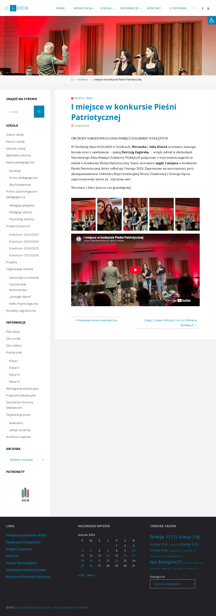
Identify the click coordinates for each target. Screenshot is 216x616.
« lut (81, 575)
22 (116, 560)
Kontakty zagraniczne (21, 311)
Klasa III (14, 375)
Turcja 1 (187, 563)
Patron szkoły (15, 141)
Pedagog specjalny (21, 205)
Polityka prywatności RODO (26, 535)
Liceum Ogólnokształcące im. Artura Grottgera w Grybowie (51, 607)
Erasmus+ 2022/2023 (24, 234)
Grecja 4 (174, 545)
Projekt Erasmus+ (18, 226)
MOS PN (12, 556)
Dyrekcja (15, 171)
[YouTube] (208, 8)
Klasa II (14, 368)
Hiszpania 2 (156, 556)
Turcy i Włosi (179, 569)
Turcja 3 (154, 569)
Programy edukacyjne (21, 395)
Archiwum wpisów (18, 437)
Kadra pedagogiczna (20, 162)
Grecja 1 (163, 537)
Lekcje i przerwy (20, 430)
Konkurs (83, 79)
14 (108, 555)
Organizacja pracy (18, 415)
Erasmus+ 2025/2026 (24, 255)
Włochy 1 (193, 569)
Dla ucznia (13, 338)
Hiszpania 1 (189, 551)
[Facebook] (202, 8)
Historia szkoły (16, 148)
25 (82, 566)
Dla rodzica (14, 345)
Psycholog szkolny (21, 219)
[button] (212, 20)
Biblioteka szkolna (18, 155)
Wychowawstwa (20, 185)
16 (125, 555)
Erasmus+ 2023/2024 (24, 241)
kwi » (91, 575)
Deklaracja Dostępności (23, 542)
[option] (25, 494)
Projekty (11, 262)
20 (99, 560)
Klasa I (13, 361)
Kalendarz (16, 423)
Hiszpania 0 (175, 551)
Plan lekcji (12, 332)
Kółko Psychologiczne (23, 304)
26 (91, 566)
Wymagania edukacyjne (22, 388)
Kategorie (157, 577)
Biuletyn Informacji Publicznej (28, 577)
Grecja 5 (189, 544)
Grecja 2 (189, 537)
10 (133, 551)
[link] (194, 8)
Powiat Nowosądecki (21, 563)
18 (82, 560)
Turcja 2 (198, 563)
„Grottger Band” (20, 297)
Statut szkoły (15, 135)
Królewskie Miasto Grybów (26, 570)
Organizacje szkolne (19, 269)
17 (133, 555)
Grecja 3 (158, 544)
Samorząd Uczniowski (24, 277)
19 (91, 560)
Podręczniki (14, 352)
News (89, 98)
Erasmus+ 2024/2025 (24, 248)
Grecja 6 (158, 550)
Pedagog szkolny (20, 212)
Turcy (166, 568)
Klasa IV (14, 381)
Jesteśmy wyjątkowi (173, 556)
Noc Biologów (165, 562)
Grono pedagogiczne (23, 178)
